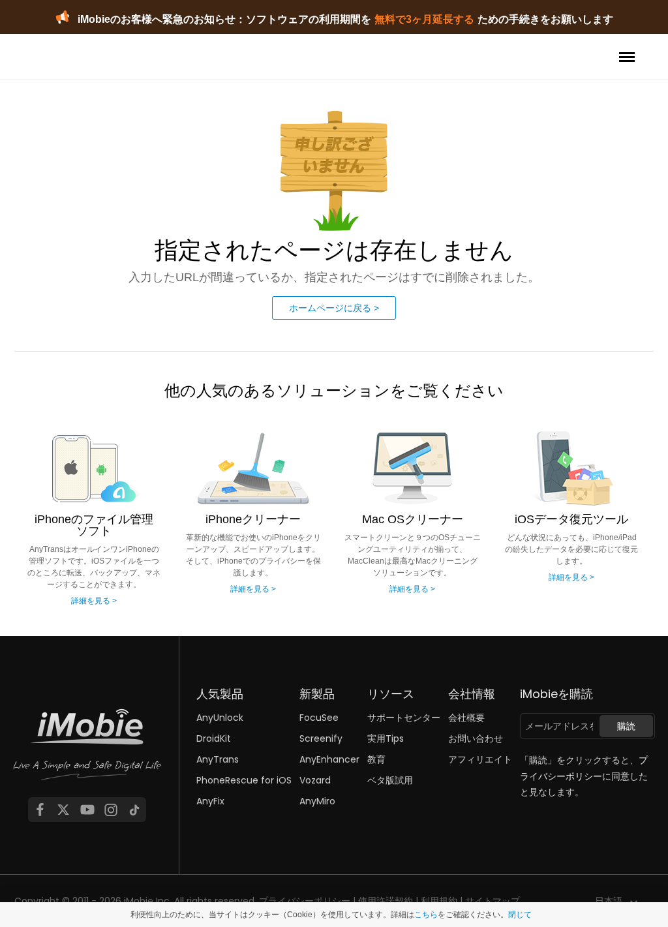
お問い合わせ (475, 738)
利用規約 (439, 900)
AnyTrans (217, 759)
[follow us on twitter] (63, 809)
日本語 (608, 900)
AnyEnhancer (329, 759)
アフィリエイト (480, 759)
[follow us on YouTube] (87, 809)
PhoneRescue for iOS (244, 780)
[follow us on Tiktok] (134, 809)
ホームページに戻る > (334, 308)
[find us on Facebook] (39, 809)
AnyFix (210, 801)
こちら (426, 914)
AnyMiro (317, 801)
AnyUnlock (219, 717)
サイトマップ (492, 900)
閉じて (520, 914)
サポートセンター (403, 717)
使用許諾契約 (385, 900)
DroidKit (213, 738)
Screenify (320, 738)
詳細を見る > (94, 600)
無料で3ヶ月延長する (424, 19)
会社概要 (466, 717)
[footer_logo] (87, 753)
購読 (626, 726)
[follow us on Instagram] (110, 809)
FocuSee (319, 717)
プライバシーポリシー (304, 900)
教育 (376, 759)
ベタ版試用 (390, 780)
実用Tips (385, 738)
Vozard (315, 780)
